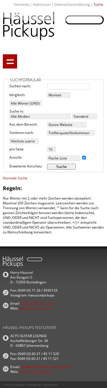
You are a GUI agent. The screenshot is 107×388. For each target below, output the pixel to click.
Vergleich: (17, 94)
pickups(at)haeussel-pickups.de (45, 366)
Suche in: (16, 111)
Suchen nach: (20, 86)
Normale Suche (15, 178)
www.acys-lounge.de (36, 371)
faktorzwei (50, 385)
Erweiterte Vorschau (25, 166)
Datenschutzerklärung (72, 4)
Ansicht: (15, 157)
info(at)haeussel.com (37, 303)
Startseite (21, 4)
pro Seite (16, 149)
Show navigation (10, 61)
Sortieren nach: (21, 132)
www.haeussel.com (34, 308)
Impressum (42, 4)
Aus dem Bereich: (23, 124)
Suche (98, 4)
